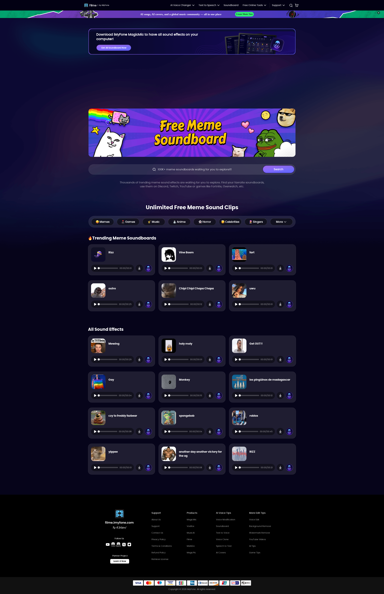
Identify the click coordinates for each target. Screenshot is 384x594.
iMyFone (105, 5)
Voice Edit (254, 519)
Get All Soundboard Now (113, 47)
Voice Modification (225, 519)
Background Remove (260, 526)
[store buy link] (296, 5)
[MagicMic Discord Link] (118, 544)
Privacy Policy (159, 539)
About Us (156, 519)
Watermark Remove (259, 532)
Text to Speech (207, 5)
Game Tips (254, 552)
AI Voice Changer (180, 5)
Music (156, 222)
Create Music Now (244, 14)
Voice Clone (222, 539)
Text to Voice (223, 532)
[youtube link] (107, 544)
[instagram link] (129, 544)
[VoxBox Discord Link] (113, 544)
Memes (105, 222)
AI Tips (252, 545)
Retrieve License (160, 559)
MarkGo (191, 545)
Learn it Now (119, 561)
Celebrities (232, 222)
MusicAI (191, 532)
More (279, 222)
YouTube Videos (257, 539)
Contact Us (157, 532)
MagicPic (191, 552)
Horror (206, 222)
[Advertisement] (192, 81)
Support (156, 526)
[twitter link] (124, 544)
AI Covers (221, 552)
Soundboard (231, 5)
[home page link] (119, 519)
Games (130, 222)
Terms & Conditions (162, 545)
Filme (92, 5)
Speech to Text (224, 545)
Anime (181, 222)
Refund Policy (159, 552)
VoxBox (190, 526)
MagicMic (192, 519)
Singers (258, 222)
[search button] (290, 6)
